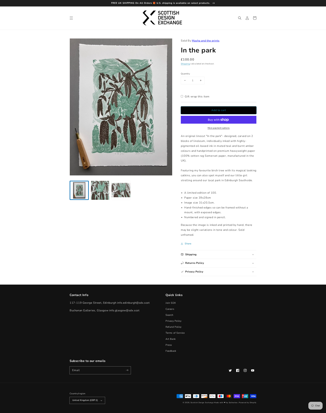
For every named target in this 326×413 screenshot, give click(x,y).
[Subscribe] (127, 370)
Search (169, 315)
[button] (71, 18)
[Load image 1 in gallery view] (79, 190)
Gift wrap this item (197, 96)
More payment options (219, 128)
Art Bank (171, 339)
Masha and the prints (206, 41)
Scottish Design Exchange (202, 402)
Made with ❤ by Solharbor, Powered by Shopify (235, 402)
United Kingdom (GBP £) (85, 400)
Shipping (185, 63)
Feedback (171, 351)
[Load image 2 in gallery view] (100, 190)
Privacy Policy (173, 321)
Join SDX (171, 303)
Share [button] (188, 243)
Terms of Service (175, 332)
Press (169, 345)
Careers (170, 309)
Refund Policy (174, 327)
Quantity (185, 73)
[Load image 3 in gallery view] (121, 190)
